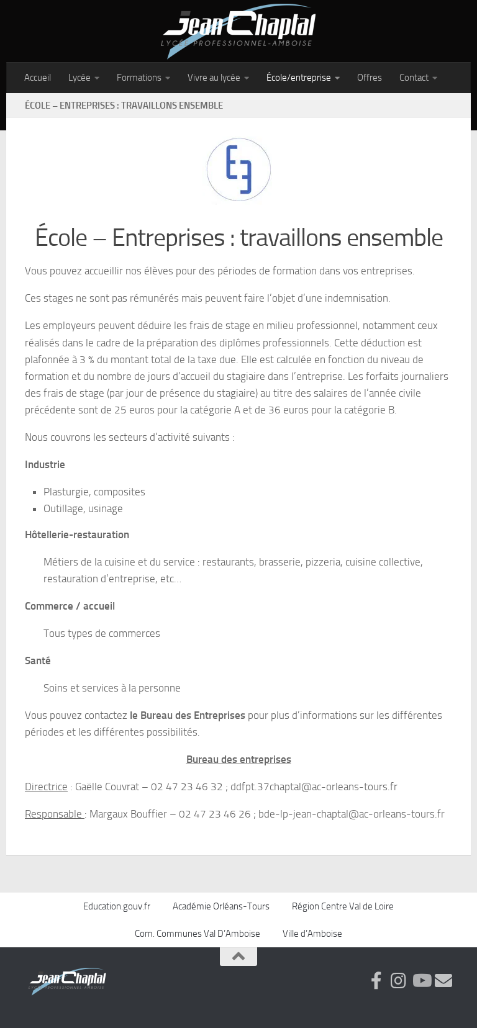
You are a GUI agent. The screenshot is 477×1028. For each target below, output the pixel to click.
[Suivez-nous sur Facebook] (376, 981)
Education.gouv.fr (116, 906)
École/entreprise (298, 77)
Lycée (79, 77)
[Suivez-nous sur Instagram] (398, 981)
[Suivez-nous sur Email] (443, 981)
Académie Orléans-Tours (221, 906)
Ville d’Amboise (312, 933)
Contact (414, 77)
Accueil (37, 77)
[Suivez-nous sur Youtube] (421, 981)
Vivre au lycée (214, 77)
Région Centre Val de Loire (343, 906)
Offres (369, 77)
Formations (139, 77)
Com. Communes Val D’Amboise (197, 933)
